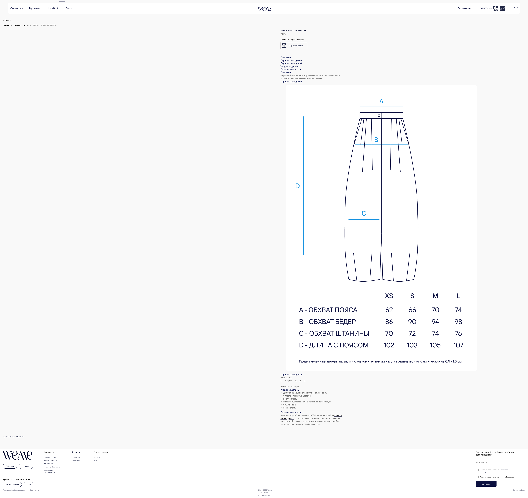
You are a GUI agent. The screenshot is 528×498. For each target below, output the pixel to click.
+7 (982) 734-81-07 (51, 460)
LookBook (53, 8)
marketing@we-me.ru (52, 467)
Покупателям (464, 8)
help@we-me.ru (50, 457)
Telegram (50, 464)
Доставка (97, 457)
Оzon (291, 418)
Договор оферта (519, 490)
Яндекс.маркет (296, 45)
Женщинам (15, 8)
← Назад (7, 20)
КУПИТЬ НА (485, 8)
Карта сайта (34, 490)
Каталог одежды (21, 25)
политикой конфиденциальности (494, 471)
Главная (6, 25)
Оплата (96, 460)
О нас (69, 8)
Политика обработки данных (14, 490)
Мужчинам (34, 8)
